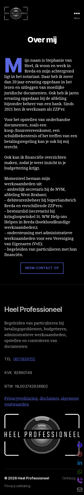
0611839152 (24, 359)
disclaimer (49, 398)
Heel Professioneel (33, 478)
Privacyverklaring (21, 398)
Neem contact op (42, 268)
